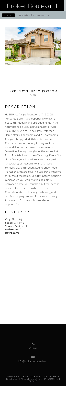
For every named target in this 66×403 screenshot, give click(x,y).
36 (26, 76)
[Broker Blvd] (32, 5)
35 (22, 76)
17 (11, 73)
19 (18, 73)
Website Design (32, 378)
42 (48, 76)
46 (27, 79)
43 (52, 76)
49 (39, 79)
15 (59, 69)
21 (26, 73)
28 (52, 73)
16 (7, 73)
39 (37, 76)
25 (40, 73)
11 (44, 69)
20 (22, 73)
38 (33, 76)
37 (29, 76)
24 (37, 73)
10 (40, 69)
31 (7, 76)
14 (55, 69)
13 (52, 69)
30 (59, 73)
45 (59, 76)
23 (33, 73)
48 (35, 79)
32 (11, 76)
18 (14, 73)
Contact (8, 15)
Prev (8, 53)
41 (44, 76)
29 (55, 73)
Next (58, 53)
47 (31, 79)
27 (48, 73)
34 (18, 76)
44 (55, 76)
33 (14, 76)
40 (40, 76)
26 (44, 73)
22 (29, 73)
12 (48, 69)
